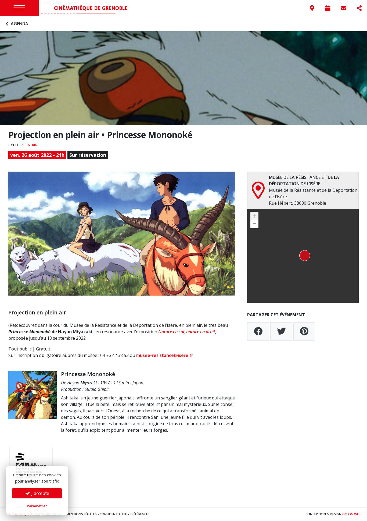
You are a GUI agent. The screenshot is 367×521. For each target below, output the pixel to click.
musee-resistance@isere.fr (164, 355)
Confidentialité (113, 514)
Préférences (140, 514)
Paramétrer (37, 506)
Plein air (29, 144)
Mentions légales (81, 514)
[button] (303, 255)
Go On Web (351, 514)
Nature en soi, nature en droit (186, 332)
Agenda (19, 24)
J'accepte (39, 493)
